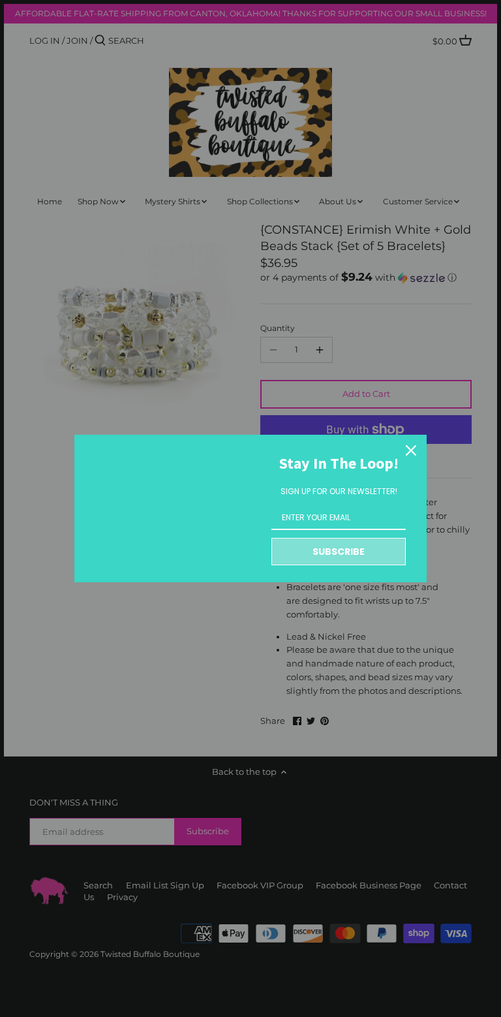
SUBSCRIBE (338, 551)
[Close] (411, 450)
